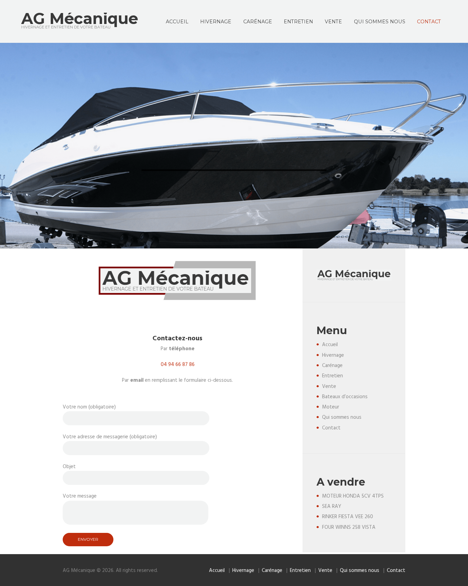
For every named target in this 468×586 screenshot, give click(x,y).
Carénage (332, 366)
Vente (329, 386)
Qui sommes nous (341, 417)
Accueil (330, 345)
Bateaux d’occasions (345, 397)
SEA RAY (331, 506)
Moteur (330, 407)
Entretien (332, 376)
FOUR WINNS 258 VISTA (348, 527)
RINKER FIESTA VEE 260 (347, 517)
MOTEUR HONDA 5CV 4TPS (353, 496)
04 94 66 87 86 (178, 365)
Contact (331, 428)
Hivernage (333, 355)
